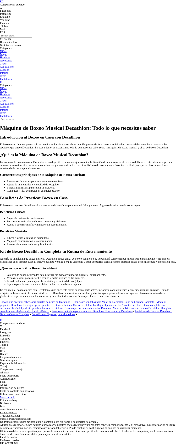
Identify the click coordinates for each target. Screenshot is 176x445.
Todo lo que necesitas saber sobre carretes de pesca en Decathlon (35, 301)
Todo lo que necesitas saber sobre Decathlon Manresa (93, 308)
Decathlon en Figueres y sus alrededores (53, 314)
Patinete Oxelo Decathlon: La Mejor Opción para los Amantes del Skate (103, 305)
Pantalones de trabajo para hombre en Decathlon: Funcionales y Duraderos (92, 311)
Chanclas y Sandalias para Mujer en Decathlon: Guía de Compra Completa (113, 301)
